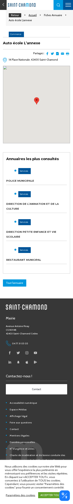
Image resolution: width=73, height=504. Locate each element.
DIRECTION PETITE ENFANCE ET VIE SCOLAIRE (31, 234)
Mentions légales (19, 435)
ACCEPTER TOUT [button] (50, 495)
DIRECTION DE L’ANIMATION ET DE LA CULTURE (32, 206)
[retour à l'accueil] (29, 5)
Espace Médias (18, 409)
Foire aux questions (21, 422)
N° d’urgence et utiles (22, 448)
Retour (15, 15)
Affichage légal (18, 416)
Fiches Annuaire (53, 15)
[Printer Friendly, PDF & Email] (57, 53)
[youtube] (35, 353)
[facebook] (10, 353)
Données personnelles (22, 442)
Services (24, 171)
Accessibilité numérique (23, 402)
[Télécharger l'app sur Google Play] (35, 362)
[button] (58, 5)
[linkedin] (10, 362)
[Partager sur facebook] (47, 53)
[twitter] (18, 353)
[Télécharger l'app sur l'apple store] (27, 362)
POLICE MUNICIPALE (20, 180)
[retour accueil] (3, 5)
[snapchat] (18, 362)
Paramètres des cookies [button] (20, 495)
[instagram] (27, 353)
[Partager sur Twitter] (52, 53)
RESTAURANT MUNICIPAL (23, 259)
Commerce (15, 34)
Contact (14, 429)
